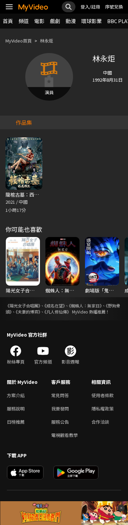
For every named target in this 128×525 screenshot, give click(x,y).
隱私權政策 (102, 408)
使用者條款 (102, 395)
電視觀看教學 (64, 435)
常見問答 (60, 395)
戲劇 (55, 20)
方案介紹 (16, 395)
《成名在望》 (54, 305)
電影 (39, 20)
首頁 (8, 20)
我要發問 (60, 408)
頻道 (23, 20)
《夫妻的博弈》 (28, 312)
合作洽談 (100, 422)
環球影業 (91, 20)
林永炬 (46, 40)
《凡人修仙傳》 (57, 312)
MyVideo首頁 (18, 40)
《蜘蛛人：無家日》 (85, 305)
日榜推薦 (16, 422)
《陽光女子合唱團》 (22, 305)
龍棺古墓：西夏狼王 (26, 194)
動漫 (71, 20)
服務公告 (60, 422)
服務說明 (16, 408)
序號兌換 (114, 6)
